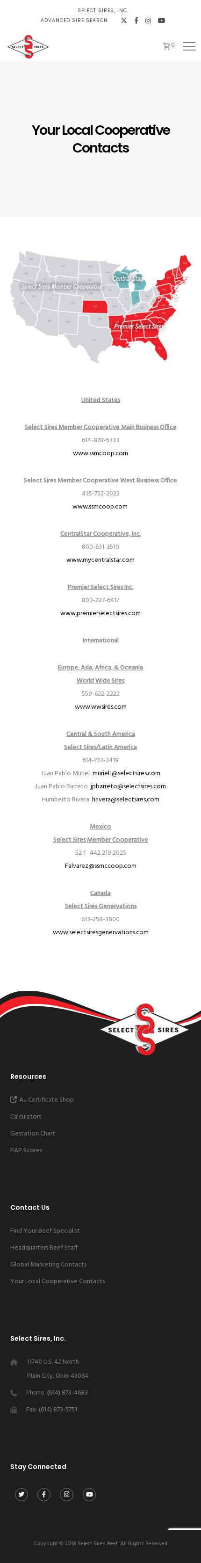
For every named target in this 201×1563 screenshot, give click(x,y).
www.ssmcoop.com (100, 453)
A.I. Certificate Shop (46, 1100)
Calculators (25, 1117)
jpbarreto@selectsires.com (128, 786)
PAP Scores (26, 1150)
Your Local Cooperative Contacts (57, 1281)
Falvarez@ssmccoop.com (100, 866)
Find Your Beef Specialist (45, 1231)
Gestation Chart (32, 1133)
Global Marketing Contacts (48, 1264)
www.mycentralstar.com (100, 560)
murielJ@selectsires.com (126, 773)
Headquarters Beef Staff (44, 1248)
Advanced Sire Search (74, 20)
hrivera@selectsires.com (125, 799)
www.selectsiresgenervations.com (101, 932)
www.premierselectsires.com (100, 613)
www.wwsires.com (101, 707)
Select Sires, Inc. (103, 10)
